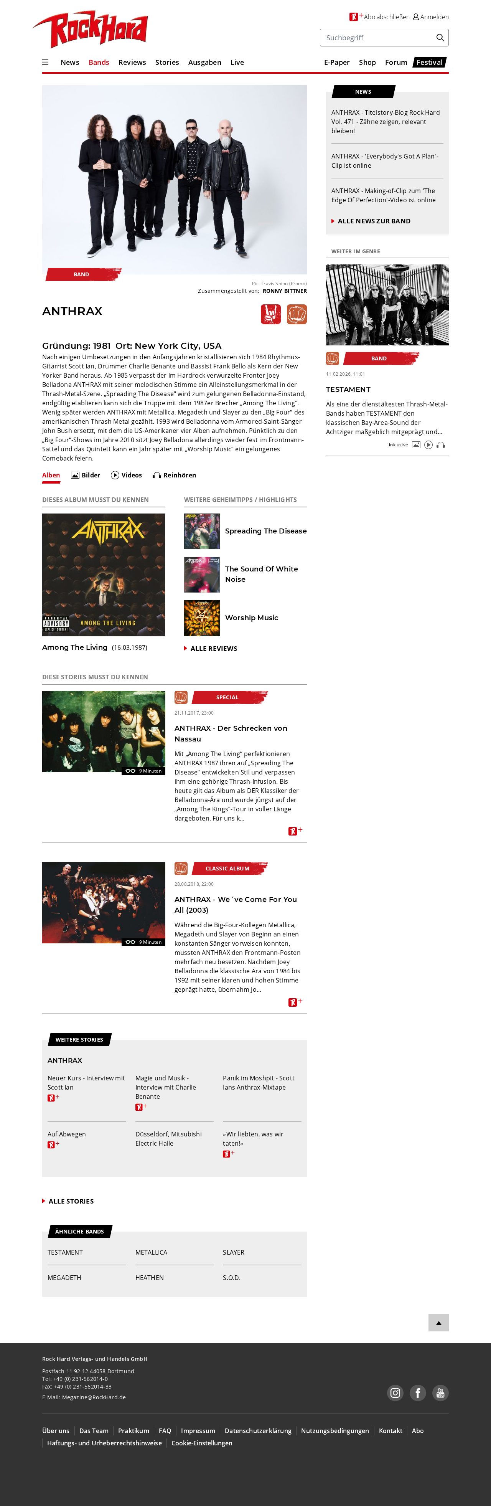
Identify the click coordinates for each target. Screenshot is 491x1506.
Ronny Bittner (285, 290)
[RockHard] (89, 30)
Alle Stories (71, 1201)
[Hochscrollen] (438, 1322)
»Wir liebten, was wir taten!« (253, 1143)
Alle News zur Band (374, 220)
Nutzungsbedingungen (335, 1431)
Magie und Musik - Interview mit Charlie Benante (165, 1092)
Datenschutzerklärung (258, 1431)
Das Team (94, 1431)
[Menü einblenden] (45, 62)
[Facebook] (418, 1393)
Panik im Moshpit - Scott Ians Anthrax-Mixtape (259, 1083)
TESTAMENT (65, 1252)
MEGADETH (65, 1277)
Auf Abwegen (67, 1139)
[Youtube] (440, 1393)
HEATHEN (149, 1277)
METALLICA (151, 1252)
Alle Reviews (214, 648)
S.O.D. (232, 1277)
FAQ (165, 1431)
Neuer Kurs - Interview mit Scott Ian (86, 1087)
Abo (418, 1431)
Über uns (56, 1431)
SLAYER (233, 1252)
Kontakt (390, 1431)
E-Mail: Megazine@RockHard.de (84, 1397)
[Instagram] (395, 1393)
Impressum (198, 1431)
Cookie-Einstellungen (201, 1443)
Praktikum (133, 1431)
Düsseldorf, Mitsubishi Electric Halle (168, 1139)
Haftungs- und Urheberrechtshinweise (104, 1443)
